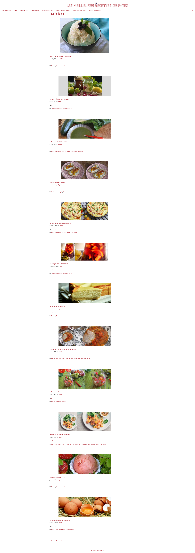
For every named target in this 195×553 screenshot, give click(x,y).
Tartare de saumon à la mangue (60, 434)
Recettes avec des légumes (63, 10)
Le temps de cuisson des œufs (60, 520)
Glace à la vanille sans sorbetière (60, 56)
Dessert (53, 66)
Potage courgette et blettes (58, 142)
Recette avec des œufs (57, 529)
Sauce (15, 10)
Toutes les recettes (6, 10)
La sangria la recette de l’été (59, 264)
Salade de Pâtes (24, 10)
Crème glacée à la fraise (57, 477)
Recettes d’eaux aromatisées (59, 99)
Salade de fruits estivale (57, 392)
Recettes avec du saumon (88, 444)
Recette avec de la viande (79, 10)
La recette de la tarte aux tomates (61, 223)
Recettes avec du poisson (95, 10)
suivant (61, 541)
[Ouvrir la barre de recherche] (193, 10)
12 (56, 541)
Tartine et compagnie (56, 192)
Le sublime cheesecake (57, 306)
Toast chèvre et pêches (57, 182)
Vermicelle (80, 151)
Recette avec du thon (47, 10)
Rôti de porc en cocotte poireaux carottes (63, 349)
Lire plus (53, 62)
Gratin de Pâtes (35, 10)
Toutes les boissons (56, 108)
